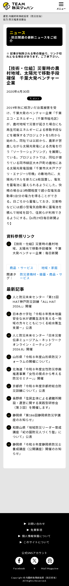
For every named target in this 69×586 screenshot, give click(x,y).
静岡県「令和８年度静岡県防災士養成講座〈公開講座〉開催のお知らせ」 (37, 448)
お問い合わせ (36, 523)
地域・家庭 (49, 268)
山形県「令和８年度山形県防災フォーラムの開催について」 (37, 359)
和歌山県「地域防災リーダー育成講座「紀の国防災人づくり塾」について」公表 (37, 432)
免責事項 (36, 530)
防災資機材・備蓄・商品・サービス (41, 276)
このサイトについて (36, 542)
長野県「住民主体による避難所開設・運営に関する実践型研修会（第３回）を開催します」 (37, 402)
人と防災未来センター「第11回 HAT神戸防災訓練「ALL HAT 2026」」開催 (36, 301)
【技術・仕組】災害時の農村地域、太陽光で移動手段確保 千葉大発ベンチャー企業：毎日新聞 (37, 248)
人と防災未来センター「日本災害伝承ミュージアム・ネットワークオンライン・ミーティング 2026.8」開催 (37, 342)
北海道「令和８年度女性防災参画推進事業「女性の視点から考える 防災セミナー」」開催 (37, 373)
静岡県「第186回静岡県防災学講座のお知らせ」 (37, 417)
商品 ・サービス (21, 268)
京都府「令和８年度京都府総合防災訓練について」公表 (37, 388)
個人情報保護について (36, 536)
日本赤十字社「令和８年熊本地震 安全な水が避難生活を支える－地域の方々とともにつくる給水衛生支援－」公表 (37, 320)
